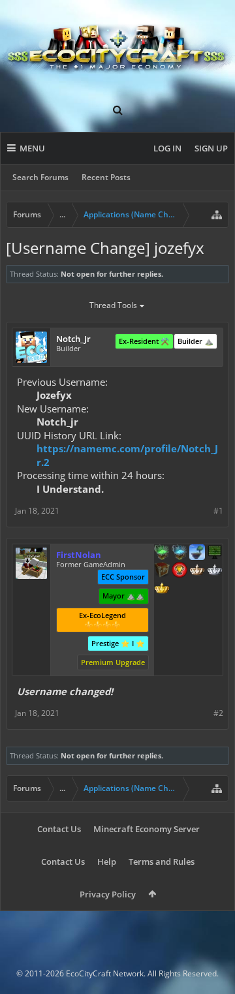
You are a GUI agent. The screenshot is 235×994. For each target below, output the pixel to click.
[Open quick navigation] (216, 214)
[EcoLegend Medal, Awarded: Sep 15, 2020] (162, 589)
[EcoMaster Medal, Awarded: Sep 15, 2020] (215, 571)
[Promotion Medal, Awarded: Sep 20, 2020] (162, 571)
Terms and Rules (162, 861)
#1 (218, 511)
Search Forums (40, 177)
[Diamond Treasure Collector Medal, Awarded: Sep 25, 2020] (179, 553)
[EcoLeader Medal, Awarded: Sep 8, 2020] (197, 571)
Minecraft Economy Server (146, 829)
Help (106, 861)
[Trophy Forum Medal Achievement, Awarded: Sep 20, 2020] (179, 571)
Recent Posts (106, 177)
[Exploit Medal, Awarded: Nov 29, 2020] (215, 553)
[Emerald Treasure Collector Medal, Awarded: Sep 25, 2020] (162, 553)
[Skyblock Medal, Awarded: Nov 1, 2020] (197, 553)
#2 (218, 713)
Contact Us (59, 829)
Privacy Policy (108, 894)
